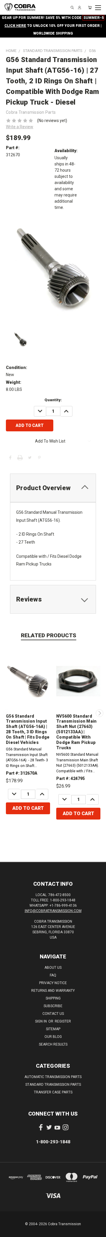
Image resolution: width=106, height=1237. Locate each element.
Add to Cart (28, 808)
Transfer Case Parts (53, 1092)
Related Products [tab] (48, 635)
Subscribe (53, 1006)
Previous (7, 713)
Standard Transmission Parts (53, 1084)
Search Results (53, 1044)
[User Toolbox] (79, 7)
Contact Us (53, 1014)
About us (53, 967)
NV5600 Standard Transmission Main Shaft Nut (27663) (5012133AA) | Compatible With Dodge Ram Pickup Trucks (76, 732)
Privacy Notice (53, 983)
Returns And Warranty (53, 991)
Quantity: (53, 400)
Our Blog (53, 1037)
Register (63, 1021)
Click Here (15, 26)
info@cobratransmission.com (53, 911)
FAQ (53, 975)
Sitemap (53, 1029)
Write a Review (19, 126)
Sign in (41, 1021)
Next (99, 713)
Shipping (53, 998)
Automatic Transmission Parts (53, 1077)
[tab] (53, 488)
